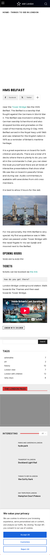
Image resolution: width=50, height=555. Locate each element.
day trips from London (27, 493)
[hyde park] (9, 444)
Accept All (25, 535)
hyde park (23, 446)
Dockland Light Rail (27, 462)
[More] (37, 97)
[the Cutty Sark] (9, 478)
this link (34, 272)
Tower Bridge (19, 107)
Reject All (25, 549)
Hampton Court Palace (29, 496)
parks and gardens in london (30, 443)
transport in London (26, 459)
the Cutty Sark (25, 479)
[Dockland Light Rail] (9, 461)
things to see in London (25, 12)
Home (6, 12)
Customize (25, 542)
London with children (13, 328)
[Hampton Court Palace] (9, 495)
